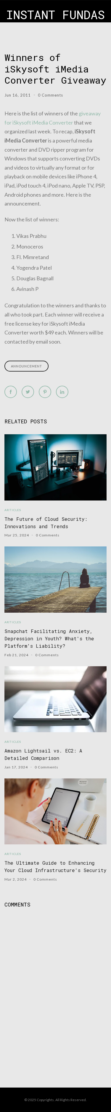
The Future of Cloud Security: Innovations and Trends (45, 522)
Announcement (26, 366)
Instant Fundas (55, 14)
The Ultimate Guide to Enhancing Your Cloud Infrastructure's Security (55, 866)
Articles (12, 510)
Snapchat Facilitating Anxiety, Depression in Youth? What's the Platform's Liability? (49, 638)
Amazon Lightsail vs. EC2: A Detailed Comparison (43, 754)
